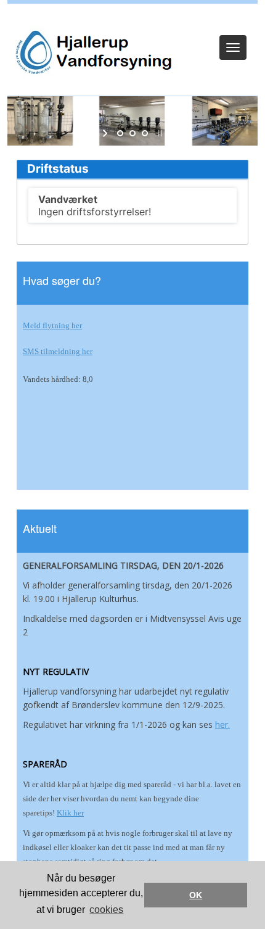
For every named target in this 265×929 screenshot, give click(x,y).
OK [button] (195, 895)
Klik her (70, 812)
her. (222, 724)
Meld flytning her (52, 325)
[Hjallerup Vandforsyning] (90, 53)
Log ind (133, 19)
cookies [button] (106, 909)
